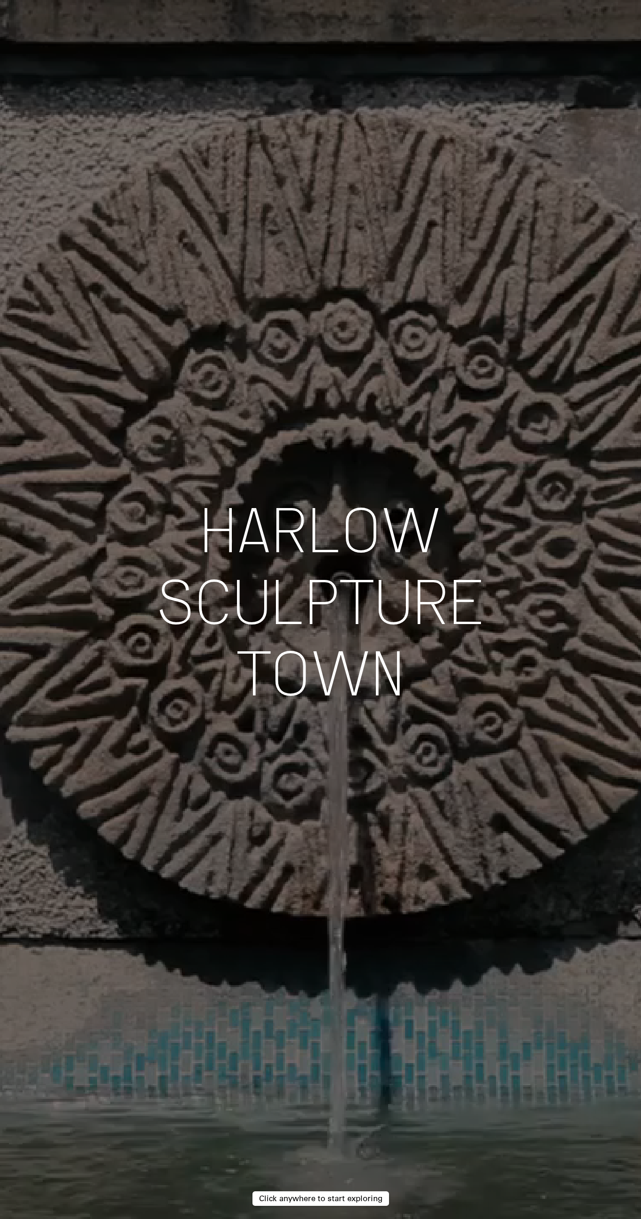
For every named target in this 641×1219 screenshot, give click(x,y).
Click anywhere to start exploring (320, 1198)
